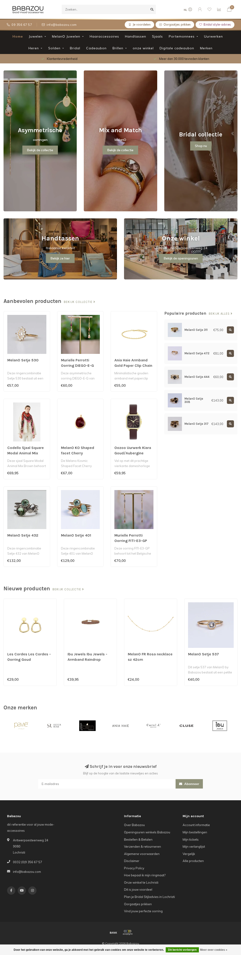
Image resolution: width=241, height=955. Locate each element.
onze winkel (143, 48)
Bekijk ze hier (60, 258)
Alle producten (193, 861)
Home (17, 36)
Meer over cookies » (213, 949)
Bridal (75, 48)
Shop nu (201, 146)
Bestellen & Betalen (138, 839)
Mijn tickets (191, 839)
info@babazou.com (27, 872)
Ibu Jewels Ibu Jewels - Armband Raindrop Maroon (87, 659)
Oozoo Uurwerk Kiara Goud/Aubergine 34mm (132, 453)
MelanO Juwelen (66, 36)
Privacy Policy (134, 868)
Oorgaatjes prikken (138, 904)
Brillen (117, 48)
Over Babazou (134, 825)
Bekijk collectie (78, 302)
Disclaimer (131, 861)
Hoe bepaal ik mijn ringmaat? (144, 875)
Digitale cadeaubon (177, 48)
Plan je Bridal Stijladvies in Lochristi (149, 897)
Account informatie (196, 825)
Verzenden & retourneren (142, 846)
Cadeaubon (96, 48)
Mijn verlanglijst (194, 846)
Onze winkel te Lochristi (141, 882)
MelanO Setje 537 (203, 654)
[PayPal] (127, 932)
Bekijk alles (220, 313)
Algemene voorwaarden (142, 854)
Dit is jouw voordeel (138, 889)
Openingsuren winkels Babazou (147, 832)
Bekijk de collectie (40, 150)
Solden (54, 48)
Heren (33, 48)
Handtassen (135, 36)
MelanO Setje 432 (22, 535)
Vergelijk (189, 854)
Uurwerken (213, 36)
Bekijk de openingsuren (181, 258)
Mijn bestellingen (195, 832)
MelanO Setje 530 (23, 360)
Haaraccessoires (104, 36)
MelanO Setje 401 (76, 535)
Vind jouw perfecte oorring (143, 911)
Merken (206, 48)
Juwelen (36, 36)
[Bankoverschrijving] (113, 932)
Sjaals (157, 36)
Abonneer (191, 784)
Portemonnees (182, 36)
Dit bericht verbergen (182, 949)
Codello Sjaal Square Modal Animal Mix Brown (25, 453)
